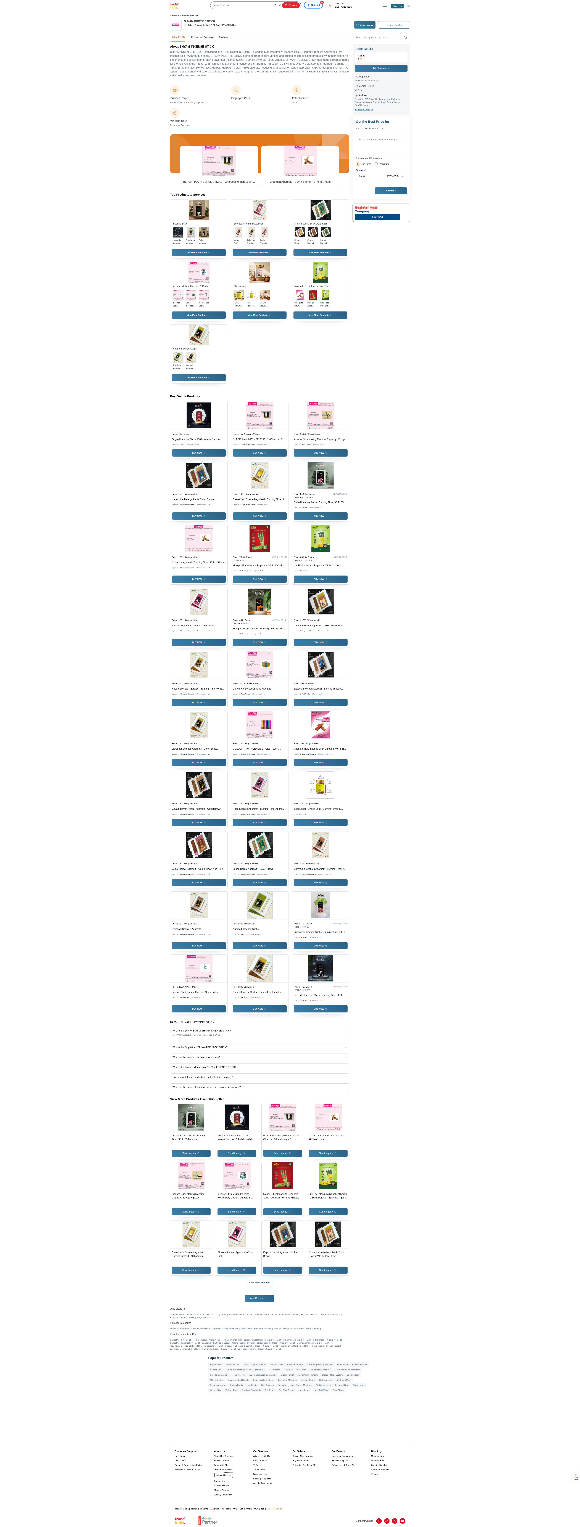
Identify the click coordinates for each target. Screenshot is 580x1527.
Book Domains (260, 1460)
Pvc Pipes (269, 1390)
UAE (235, 1509)
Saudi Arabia (246, 1509)
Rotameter (260, 1369)
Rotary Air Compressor (295, 1369)
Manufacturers (378, 1456)
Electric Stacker (359, 1364)
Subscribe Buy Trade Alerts (305, 1465)
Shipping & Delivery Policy (187, 1469)
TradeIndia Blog (221, 1465)
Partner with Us (221, 1485)
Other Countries (274, 1509)
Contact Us (219, 1481)
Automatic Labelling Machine (263, 1375)
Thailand (204, 1509)
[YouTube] (402, 1521)
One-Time (366, 164)
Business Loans (260, 1474)
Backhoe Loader (295, 1364)
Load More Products (259, 1282)
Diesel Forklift (287, 1375)
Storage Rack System (332, 1375)
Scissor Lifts (216, 1369)
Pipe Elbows (338, 1390)
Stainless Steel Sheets (238, 1380)
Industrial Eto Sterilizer (320, 1369)
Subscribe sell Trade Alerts (344, 1465)
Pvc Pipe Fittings (287, 1390)
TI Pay (256, 1465)
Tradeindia (174, 15)
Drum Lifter (342, 1364)
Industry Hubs (377, 1460)
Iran (262, 1509)
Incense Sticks (342, 1385)
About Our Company (224, 1456)
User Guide (180, 1460)
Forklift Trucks (232, 1364)
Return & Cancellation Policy (188, 1465)
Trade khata (259, 1469)
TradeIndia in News (223, 1469)
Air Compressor (323, 1385)
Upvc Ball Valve (321, 1390)
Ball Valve (282, 1385)
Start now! (377, 216)
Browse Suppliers (340, 1460)
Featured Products (380, 1469)
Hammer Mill (239, 1375)
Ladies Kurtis (236, 1385)
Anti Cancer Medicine (301, 1385)
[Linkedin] (386, 1521)
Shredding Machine (219, 1375)
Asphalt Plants (308, 1380)
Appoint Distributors (262, 1483)
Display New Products (303, 1456)
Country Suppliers (379, 1465)
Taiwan (194, 1509)
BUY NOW (197, 453)
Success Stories (221, 1460)
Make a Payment (222, 1490)
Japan (178, 1509)
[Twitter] (394, 1521)
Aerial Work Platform (308, 1375)
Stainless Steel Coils (251, 1390)
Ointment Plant (344, 1380)
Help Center (180, 1456)
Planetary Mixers (218, 1385)
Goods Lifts (215, 1390)
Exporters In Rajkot (364, 109)
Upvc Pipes (304, 1390)
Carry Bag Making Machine (320, 1364)
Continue (391, 190)
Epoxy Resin (353, 1375)
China (186, 1509)
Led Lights (252, 1385)
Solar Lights (358, 1385)
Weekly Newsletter (223, 1494)
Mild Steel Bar (216, 1380)
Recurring (384, 164)
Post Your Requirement (343, 1456)
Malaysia (215, 1509)
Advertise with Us (261, 1456)
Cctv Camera (267, 1385)
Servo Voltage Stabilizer (254, 1364)
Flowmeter (275, 1369)
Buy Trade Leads (301, 1460)
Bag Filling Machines (287, 1380)
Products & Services (202, 37)
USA (256, 1509)
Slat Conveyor (326, 1380)
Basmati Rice (276, 1364)
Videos (374, 1474)
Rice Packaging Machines (348, 1369)
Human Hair (216, 1364)
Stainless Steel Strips (263, 1380)
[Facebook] (379, 1521)
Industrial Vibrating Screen (238, 1369)
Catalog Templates (262, 1478)
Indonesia (226, 1509)
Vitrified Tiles (231, 1390)
